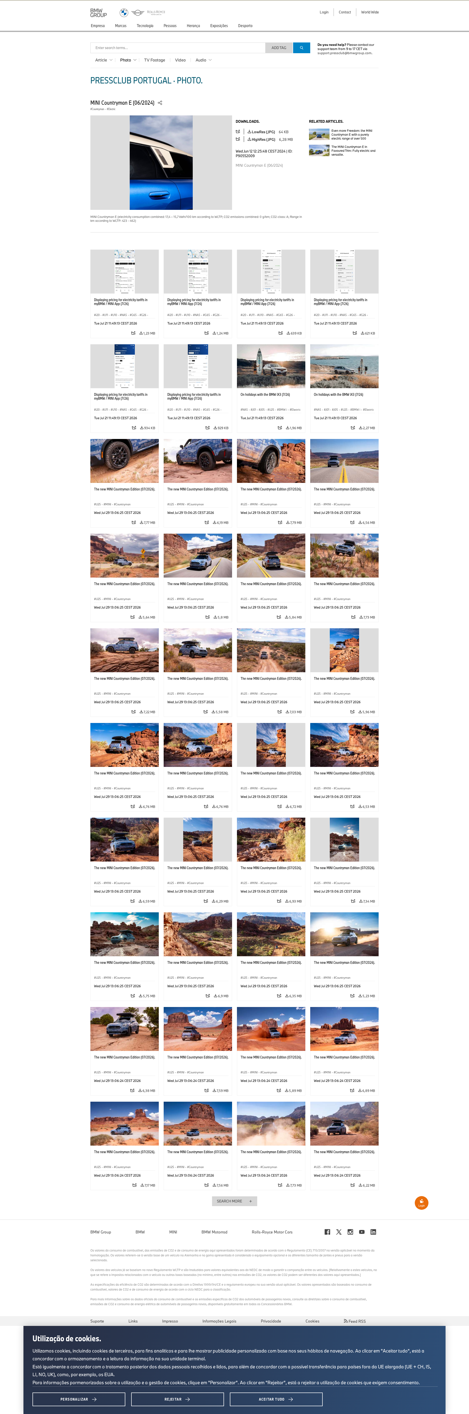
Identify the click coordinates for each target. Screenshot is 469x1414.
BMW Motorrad (214, 1232)
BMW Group (100, 1232)
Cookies (313, 1321)
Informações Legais (219, 1321)
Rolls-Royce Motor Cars (272, 1232)
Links (133, 1321)
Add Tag (279, 47)
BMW (140, 1232)
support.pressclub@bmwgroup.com (345, 53)
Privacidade (271, 1321)
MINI (173, 1232)
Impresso (170, 1321)
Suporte (97, 1321)
